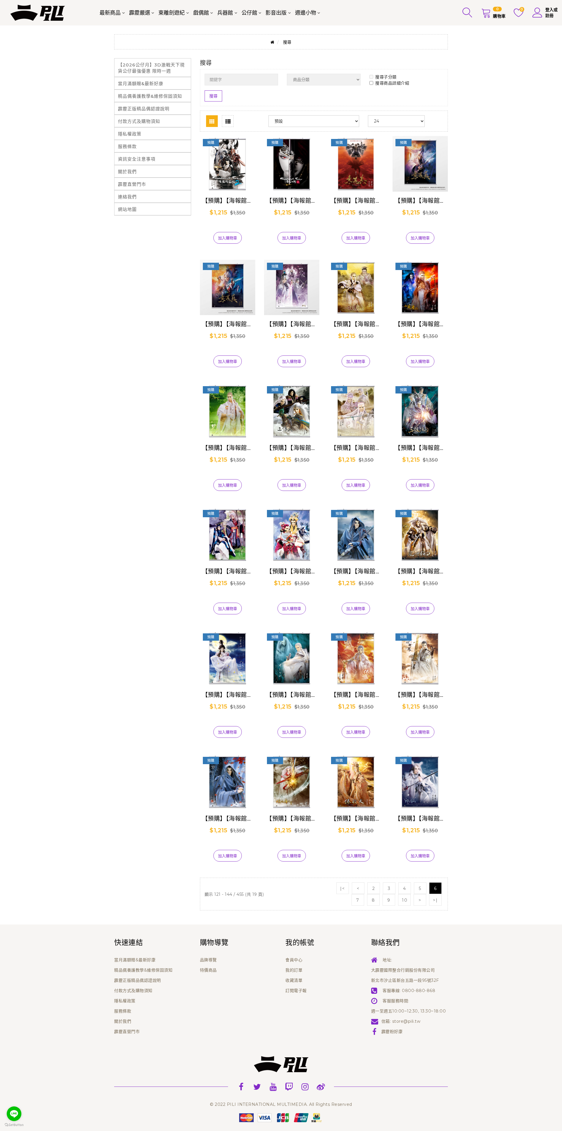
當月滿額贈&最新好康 (140, 83)
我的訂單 (293, 970)
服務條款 (127, 146)
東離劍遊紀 (171, 13)
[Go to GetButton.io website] (14, 1125)
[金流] (281, 1117)
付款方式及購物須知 (139, 121)
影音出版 (276, 13)
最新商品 (110, 13)
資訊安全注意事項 (136, 159)
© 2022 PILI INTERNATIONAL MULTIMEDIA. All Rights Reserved (281, 1104)
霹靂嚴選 (139, 13)
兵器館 (225, 13)
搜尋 (287, 42)
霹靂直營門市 (132, 184)
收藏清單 (293, 980)
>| (435, 900)
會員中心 (293, 959)
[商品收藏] (227, 228)
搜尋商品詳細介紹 (392, 83)
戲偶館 (201, 13)
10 (404, 900)
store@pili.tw (406, 1021)
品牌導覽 (208, 959)
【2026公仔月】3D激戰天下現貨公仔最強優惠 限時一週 (151, 68)
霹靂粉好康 (392, 1031)
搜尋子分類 (386, 77)
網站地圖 (127, 209)
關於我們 (127, 171)
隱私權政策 (129, 134)
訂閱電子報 (296, 990)
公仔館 (249, 13)
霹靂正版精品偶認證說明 (143, 108)
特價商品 (208, 970)
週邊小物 (305, 13)
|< (342, 888)
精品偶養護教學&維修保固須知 (150, 96)
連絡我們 (127, 197)
